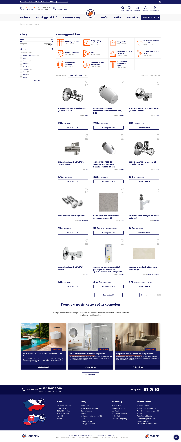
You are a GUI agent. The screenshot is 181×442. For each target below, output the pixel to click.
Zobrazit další (108, 295)
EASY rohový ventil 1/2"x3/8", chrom (70, 268)
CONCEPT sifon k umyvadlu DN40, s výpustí (144, 217)
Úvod (22, 24)
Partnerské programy (119, 419)
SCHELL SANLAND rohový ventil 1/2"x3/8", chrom (142, 163)
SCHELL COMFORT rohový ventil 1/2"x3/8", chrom (71, 109)
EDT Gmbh (141, 413)
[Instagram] (152, 389)
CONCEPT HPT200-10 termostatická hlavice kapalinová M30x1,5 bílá (104, 164)
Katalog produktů (46, 17)
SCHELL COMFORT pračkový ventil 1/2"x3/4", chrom (144, 109)
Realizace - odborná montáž (91, 416)
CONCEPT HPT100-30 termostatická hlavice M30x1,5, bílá (107, 110)
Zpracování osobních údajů (147, 424)
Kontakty (132, 17)
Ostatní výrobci (83, 220)
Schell (86, 115)
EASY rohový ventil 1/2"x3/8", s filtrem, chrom (71, 163)
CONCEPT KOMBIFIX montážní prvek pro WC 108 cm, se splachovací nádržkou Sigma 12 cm (107, 269)
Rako (122, 220)
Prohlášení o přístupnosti (146, 419)
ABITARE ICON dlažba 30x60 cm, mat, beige (143, 268)
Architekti (115, 411)
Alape (26, 66)
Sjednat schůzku (151, 17)
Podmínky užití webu (144, 416)
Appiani (26, 77)
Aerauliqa (27, 61)
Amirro (26, 75)
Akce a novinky (72, 17)
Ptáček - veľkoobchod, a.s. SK (148, 411)
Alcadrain (27, 69)
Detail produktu (73, 128)
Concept (121, 115)
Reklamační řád (143, 421)
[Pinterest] (157, 389)
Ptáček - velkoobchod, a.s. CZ (148, 408)
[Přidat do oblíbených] (86, 82)
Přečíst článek (43, 367)
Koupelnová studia (64, 406)
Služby (117, 17)
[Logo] (90, 13)
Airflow (26, 64)
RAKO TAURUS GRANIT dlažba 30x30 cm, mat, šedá (106, 217)
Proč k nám (85, 406)
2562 (159, 295)
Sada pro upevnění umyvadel (71, 216)
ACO (25, 58)
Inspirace (24, 17)
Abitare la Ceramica (31, 55)
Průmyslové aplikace (119, 413)
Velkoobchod (116, 406)
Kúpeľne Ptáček (143, 406)
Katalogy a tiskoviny (88, 424)
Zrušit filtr (36, 80)
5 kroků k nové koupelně (89, 408)
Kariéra (59, 419)
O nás (104, 17)
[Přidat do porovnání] (86, 85)
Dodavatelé (116, 416)
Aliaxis (26, 72)
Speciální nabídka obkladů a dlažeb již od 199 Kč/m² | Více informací (44, 2)
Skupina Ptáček (62, 408)
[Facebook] (146, 389)
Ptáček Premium (63, 413)
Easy (87, 169)
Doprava (84, 413)
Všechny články (90, 374)
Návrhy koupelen (87, 411)
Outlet (83, 419)
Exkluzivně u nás (86, 421)
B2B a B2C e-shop (63, 411)
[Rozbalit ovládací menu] (176, 437)
